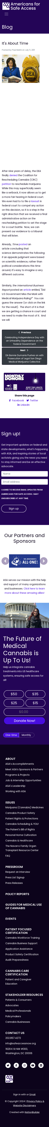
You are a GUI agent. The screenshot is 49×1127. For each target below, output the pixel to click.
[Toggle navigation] (6, 14)
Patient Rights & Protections (21, 818)
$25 (14, 703)
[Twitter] (8, 1065)
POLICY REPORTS (17, 894)
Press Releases (14, 883)
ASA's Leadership (15, 786)
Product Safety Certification (22, 954)
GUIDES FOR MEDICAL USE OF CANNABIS (23, 906)
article (27, 290)
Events (10, 919)
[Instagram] (24, 1065)
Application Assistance (19, 949)
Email (32, 1094)
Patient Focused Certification (18, 931)
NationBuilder (32, 1112)
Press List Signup (14, 877)
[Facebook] (16, 1065)
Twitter (33, 400)
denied (13, 175)
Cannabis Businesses (17, 1022)
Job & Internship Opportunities (23, 780)
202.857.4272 (13, 1038)
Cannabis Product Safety (20, 813)
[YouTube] (32, 1065)
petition (6, 184)
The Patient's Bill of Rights (20, 829)
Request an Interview (17, 872)
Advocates (12, 1005)
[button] (5, 561)
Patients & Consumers (18, 1000)
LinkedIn (25, 405)
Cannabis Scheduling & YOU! (22, 824)
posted (23, 244)
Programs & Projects (17, 775)
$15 (35, 703)
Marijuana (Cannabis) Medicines (24, 807)
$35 (35, 694)
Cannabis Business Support (21, 943)
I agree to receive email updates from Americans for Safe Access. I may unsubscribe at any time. (22, 494)
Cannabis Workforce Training (22, 938)
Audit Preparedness (17, 960)
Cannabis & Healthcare (19, 840)
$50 (14, 694)
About (10, 759)
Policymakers (13, 1016)
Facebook (17, 400)
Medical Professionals (18, 1011)
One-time (11, 735)
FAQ (7, 856)
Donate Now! (24, 720)
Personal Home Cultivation (21, 835)
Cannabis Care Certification (17, 972)
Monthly (26, 735)
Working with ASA (15, 791)
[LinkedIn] (41, 1065)
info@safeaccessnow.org (20, 1043)
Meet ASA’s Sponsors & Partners (24, 769)
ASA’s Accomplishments (19, 764)
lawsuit (35, 201)
